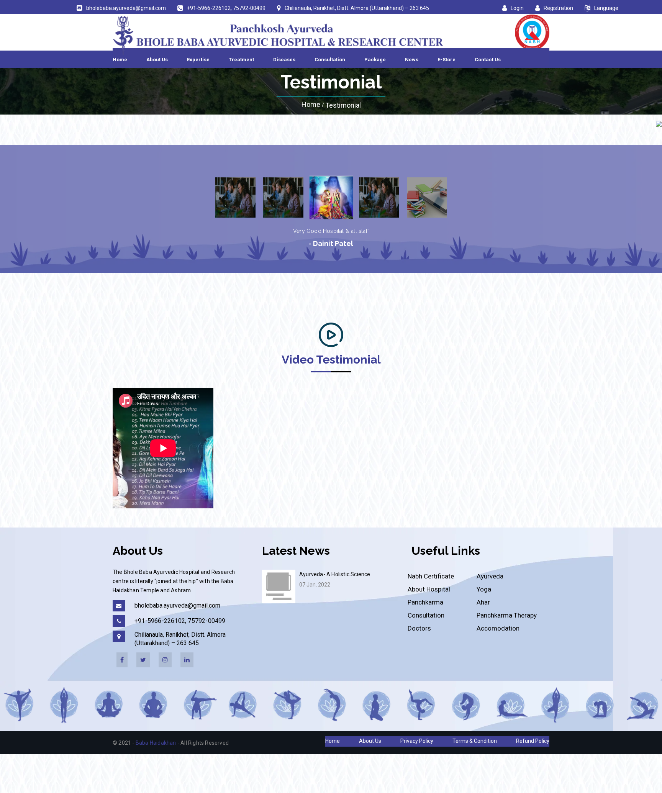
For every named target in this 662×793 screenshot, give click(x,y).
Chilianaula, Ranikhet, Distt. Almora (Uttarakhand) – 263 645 (357, 8)
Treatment (241, 59)
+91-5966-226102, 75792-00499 (226, 8)
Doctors (419, 628)
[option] (235, 197)
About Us (157, 59)
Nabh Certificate (431, 576)
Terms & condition (474, 741)
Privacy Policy (416, 741)
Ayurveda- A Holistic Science (334, 574)
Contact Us (488, 59)
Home (120, 59)
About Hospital (429, 589)
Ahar (483, 602)
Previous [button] (200, 197)
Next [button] (461, 197)
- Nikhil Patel (331, 243)
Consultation (330, 59)
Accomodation (498, 628)
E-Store (447, 59)
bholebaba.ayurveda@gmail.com (126, 8)
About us (370, 741)
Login (517, 8)
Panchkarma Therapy (507, 615)
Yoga (484, 589)
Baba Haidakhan (156, 743)
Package (375, 59)
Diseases (284, 59)
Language (606, 8)
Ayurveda (490, 576)
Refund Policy (532, 741)
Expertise (198, 59)
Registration (558, 8)
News (411, 59)
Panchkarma (425, 602)
